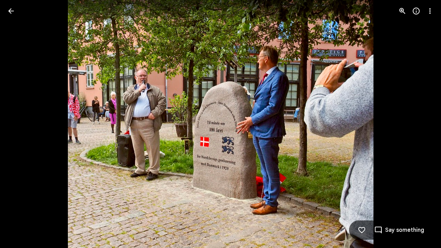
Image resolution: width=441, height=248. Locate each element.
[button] (19, 124)
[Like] (362, 230)
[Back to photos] (11, 11)
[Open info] (416, 11)
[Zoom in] (402, 11)
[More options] (430, 11)
